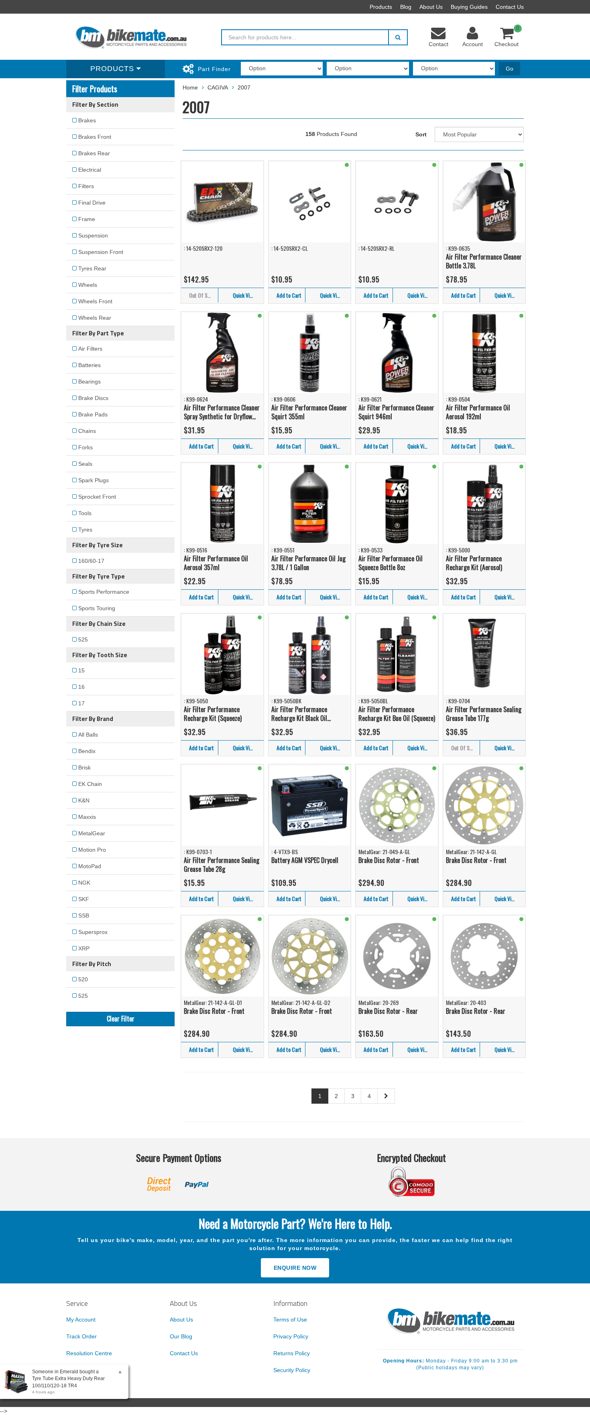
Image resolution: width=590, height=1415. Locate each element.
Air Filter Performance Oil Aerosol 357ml (216, 563)
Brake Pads (93, 414)
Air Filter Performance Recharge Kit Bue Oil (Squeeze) (396, 714)
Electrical (89, 169)
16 (81, 687)
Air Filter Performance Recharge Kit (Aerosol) (474, 563)
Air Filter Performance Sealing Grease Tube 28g (221, 865)
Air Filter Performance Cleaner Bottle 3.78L (484, 261)
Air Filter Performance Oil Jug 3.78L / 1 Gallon (308, 563)
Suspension (93, 235)
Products (381, 7)
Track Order (81, 1336)
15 (81, 670)
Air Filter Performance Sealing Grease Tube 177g (483, 714)
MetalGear (91, 833)
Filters (86, 186)
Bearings (89, 381)
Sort (421, 134)
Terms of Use (290, 1319)
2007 (244, 87)
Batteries (89, 365)
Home (190, 87)
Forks (85, 447)
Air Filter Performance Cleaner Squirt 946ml (396, 412)
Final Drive (92, 202)
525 (83, 639)
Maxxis (87, 817)
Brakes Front (94, 137)
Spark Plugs (93, 480)
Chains (87, 431)
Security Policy (291, 1370)
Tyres (85, 529)
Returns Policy (291, 1353)
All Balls (88, 734)
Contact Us (510, 7)
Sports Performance (103, 592)
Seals (85, 464)
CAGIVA (218, 87)
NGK (84, 882)
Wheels (87, 285)
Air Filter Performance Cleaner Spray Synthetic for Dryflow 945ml (222, 412)
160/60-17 (91, 561)
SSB (83, 915)
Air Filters (90, 348)
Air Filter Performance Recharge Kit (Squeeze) (213, 714)
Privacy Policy (290, 1336)
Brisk (84, 767)
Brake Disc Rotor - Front (388, 860)
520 (83, 979)
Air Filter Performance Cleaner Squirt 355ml (309, 412)
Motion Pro (92, 850)
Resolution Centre (89, 1353)
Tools (85, 513)
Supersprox (93, 932)
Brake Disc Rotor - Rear (388, 1011)
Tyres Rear (92, 268)
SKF (83, 899)
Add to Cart (289, 295)
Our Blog (181, 1336)
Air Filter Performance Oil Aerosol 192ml (478, 412)
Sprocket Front (97, 496)
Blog (405, 7)
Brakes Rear (94, 153)
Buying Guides (469, 7)
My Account (81, 1319)
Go (509, 68)
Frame (86, 219)
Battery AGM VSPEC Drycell (304, 860)
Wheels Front (95, 301)
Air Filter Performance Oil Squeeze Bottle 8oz (390, 563)
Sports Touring (96, 608)
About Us (431, 7)
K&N (84, 800)
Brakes (87, 120)
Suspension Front (100, 252)
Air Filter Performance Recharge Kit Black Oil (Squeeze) (299, 714)
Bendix (87, 751)
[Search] (398, 37)
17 (81, 703)
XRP (84, 948)
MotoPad (89, 866)
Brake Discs (93, 398)
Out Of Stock (203, 295)
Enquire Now (295, 1268)
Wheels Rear (94, 318)
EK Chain (90, 784)
